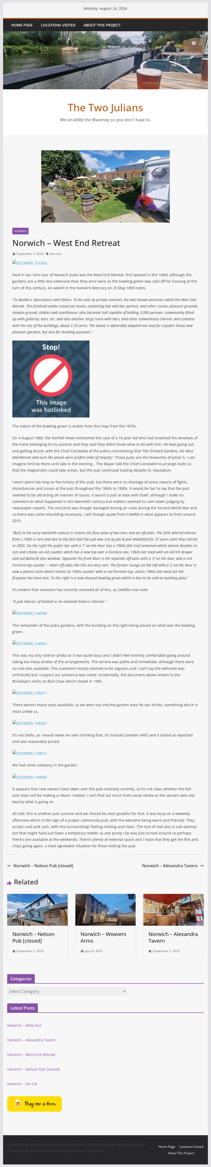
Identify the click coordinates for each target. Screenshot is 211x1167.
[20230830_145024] (29, 723)
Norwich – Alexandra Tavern (170, 866)
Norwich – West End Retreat (31, 1054)
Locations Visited (58, 25)
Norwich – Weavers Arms (103, 937)
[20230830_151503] (29, 263)
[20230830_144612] (29, 753)
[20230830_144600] (29, 777)
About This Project (102, 25)
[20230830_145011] (29, 693)
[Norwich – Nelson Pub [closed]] (37, 897)
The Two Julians (105, 107)
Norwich (20, 231)
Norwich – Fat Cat (22, 1083)
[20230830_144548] (29, 613)
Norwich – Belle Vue (24, 1025)
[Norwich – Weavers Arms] (105, 897)
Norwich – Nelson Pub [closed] (43, 866)
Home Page (22, 25)
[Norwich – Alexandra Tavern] (173, 897)
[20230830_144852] (29, 643)
